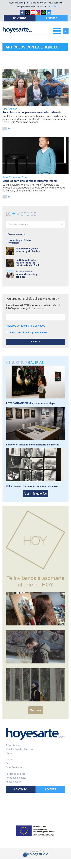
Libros (9, 753)
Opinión (13, 108)
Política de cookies (15, 773)
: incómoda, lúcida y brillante (26, 274)
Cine (4, 108)
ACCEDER (51, 18)
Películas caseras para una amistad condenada (32, 112)
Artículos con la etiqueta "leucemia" (31, 48)
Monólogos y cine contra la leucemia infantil (29, 181)
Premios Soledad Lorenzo (19, 749)
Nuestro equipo (14, 781)
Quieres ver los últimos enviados (26, 325)
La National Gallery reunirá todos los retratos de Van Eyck (27, 262)
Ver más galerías (35, 493)
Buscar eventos (16, 234)
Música (9, 759)
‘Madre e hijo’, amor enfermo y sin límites (28, 249)
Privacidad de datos (16, 777)
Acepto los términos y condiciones (28, 332)
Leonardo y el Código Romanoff (19, 241)
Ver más (35, 710)
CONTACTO (19, 18)
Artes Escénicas (11, 177)
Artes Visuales (13, 745)
